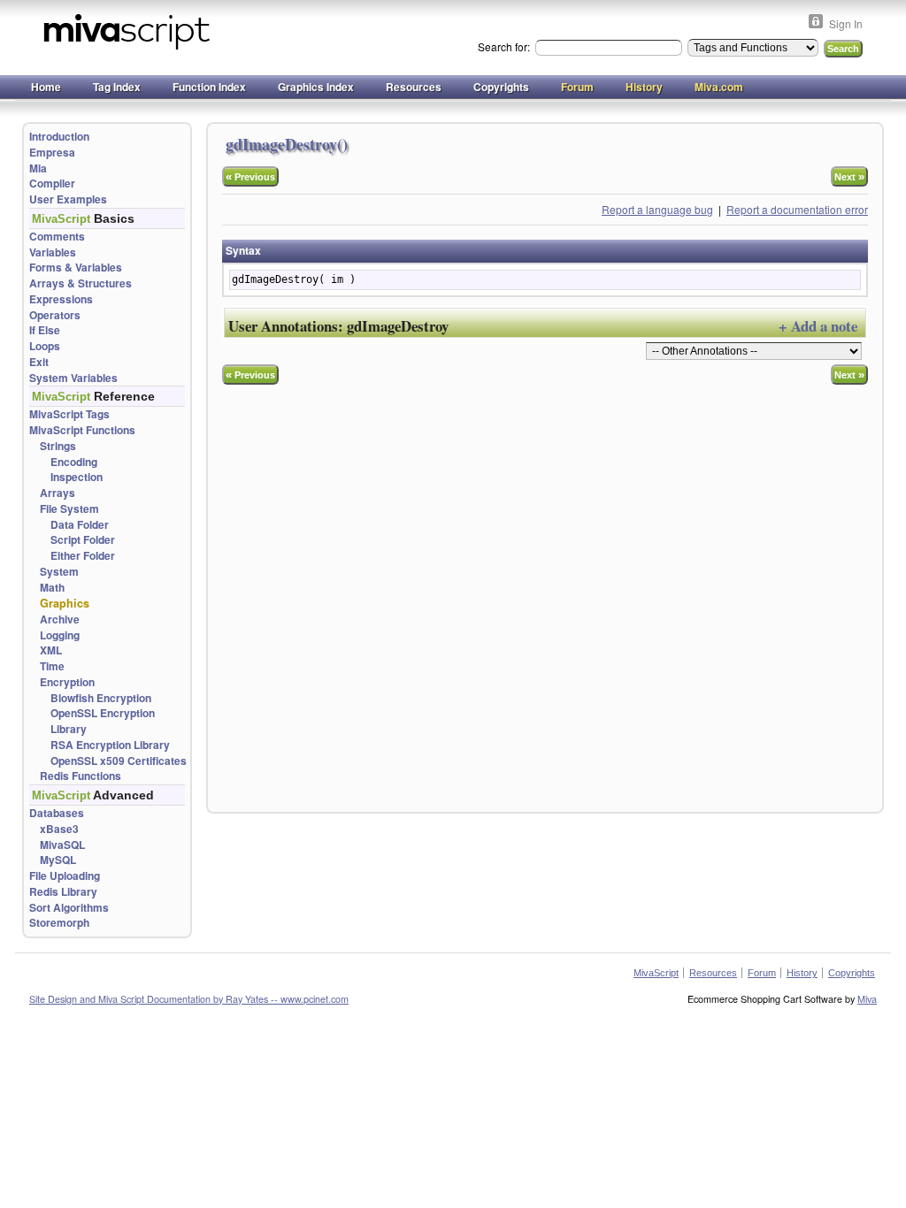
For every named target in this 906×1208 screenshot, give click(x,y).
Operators (55, 315)
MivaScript (656, 972)
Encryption (67, 682)
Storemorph (59, 922)
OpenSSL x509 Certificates (118, 760)
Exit (39, 362)
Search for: (505, 46)
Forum (577, 87)
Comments (57, 236)
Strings (58, 446)
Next (849, 176)
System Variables (73, 378)
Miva (867, 998)
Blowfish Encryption (100, 698)
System (59, 571)
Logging (60, 635)
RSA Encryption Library (110, 745)
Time (52, 666)
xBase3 (59, 829)
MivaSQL (62, 844)
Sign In (846, 23)
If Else (44, 330)
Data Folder (79, 524)
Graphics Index (316, 87)
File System (69, 508)
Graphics (64, 603)
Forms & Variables (75, 267)
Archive (60, 619)
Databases (56, 813)
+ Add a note (818, 326)
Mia (38, 168)
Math (52, 587)
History (644, 87)
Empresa (52, 152)
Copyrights (501, 87)
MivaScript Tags (69, 414)
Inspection (76, 477)
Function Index (209, 87)
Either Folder (82, 555)
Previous (250, 176)
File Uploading (64, 875)
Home (46, 87)
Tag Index (117, 87)
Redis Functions (80, 776)
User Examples (68, 199)
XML (51, 650)
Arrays (57, 493)
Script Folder (82, 539)
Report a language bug (657, 209)
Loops (44, 346)
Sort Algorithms (69, 907)
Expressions (61, 299)
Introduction (59, 136)
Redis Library (63, 891)
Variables (52, 252)
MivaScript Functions (82, 430)
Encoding (73, 462)
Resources (413, 87)
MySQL (58, 860)
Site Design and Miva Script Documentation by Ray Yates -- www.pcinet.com (189, 998)
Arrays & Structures (80, 283)
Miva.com (719, 87)
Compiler (52, 183)
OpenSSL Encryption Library (102, 721)
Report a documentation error (797, 209)
